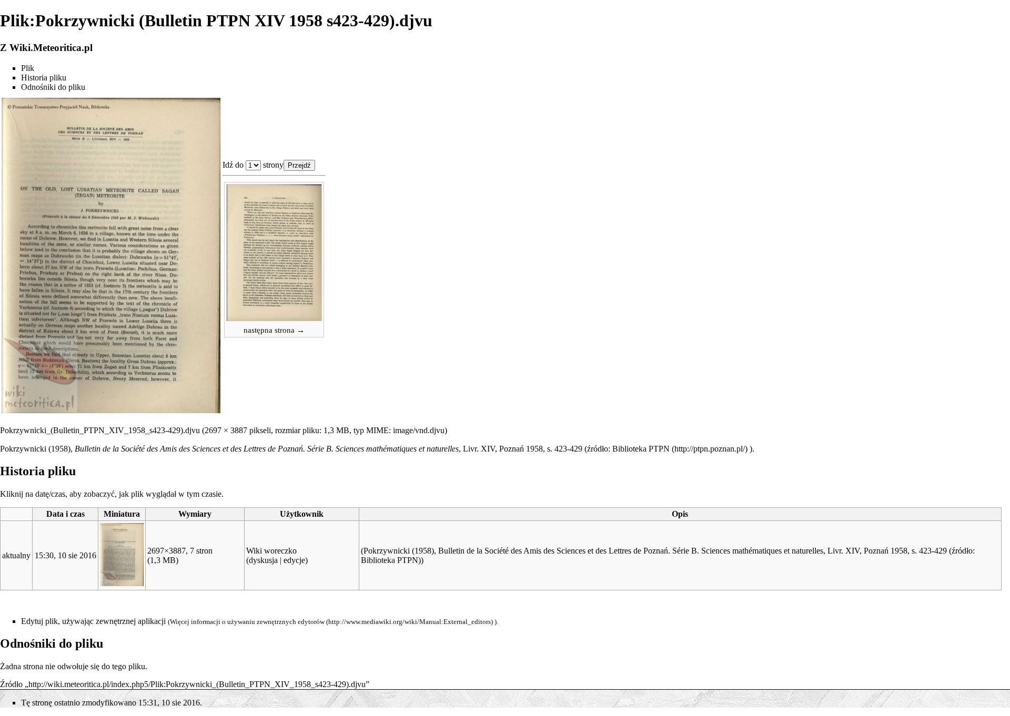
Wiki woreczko (271, 550)
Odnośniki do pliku (53, 87)
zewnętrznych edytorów (291, 622)
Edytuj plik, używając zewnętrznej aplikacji (93, 621)
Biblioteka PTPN (641, 448)
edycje (294, 560)
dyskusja (263, 560)
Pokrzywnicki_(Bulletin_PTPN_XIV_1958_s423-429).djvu (100, 430)
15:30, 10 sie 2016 (65, 555)
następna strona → (274, 330)
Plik (27, 68)
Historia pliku (43, 77)
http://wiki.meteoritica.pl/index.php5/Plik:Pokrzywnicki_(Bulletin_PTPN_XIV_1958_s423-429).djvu (197, 684)
